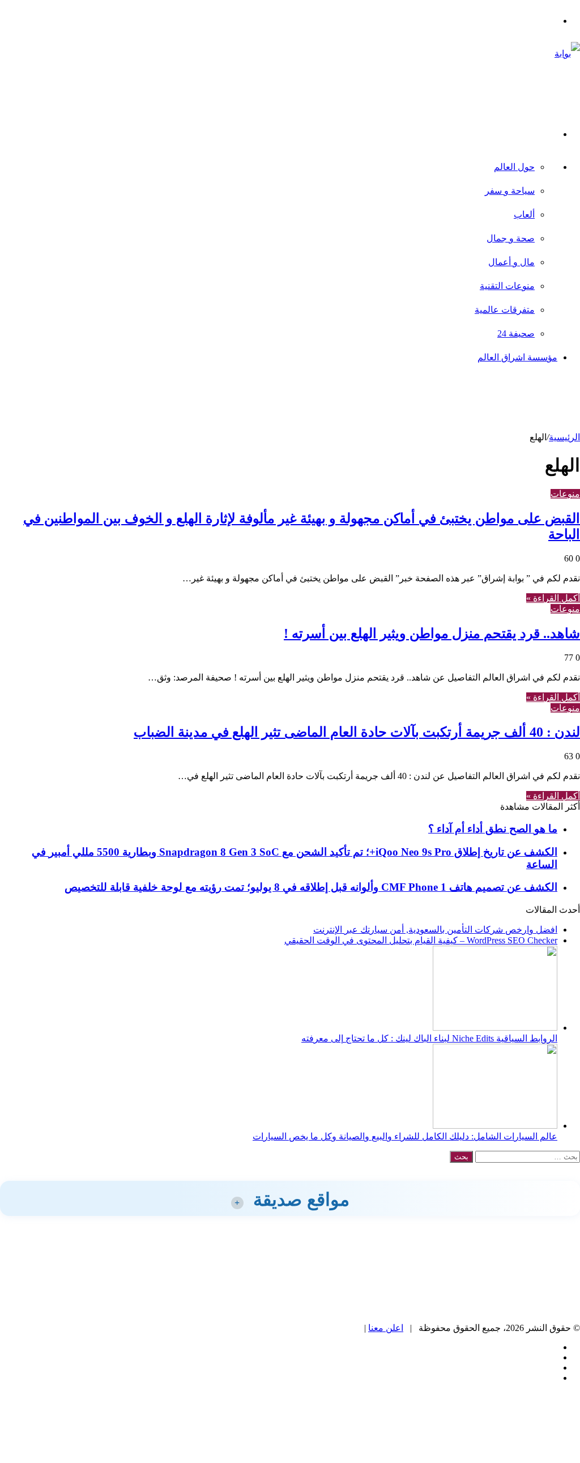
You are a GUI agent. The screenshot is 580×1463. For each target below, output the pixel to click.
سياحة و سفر (510, 190)
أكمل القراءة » (553, 598)
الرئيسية (564, 437)
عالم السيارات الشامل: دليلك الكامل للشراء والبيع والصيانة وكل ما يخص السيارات (405, 1136)
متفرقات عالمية (505, 309)
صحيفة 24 (516, 333)
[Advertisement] (374, 403)
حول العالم (514, 167)
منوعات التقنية (507, 286)
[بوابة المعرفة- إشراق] (553, 101)
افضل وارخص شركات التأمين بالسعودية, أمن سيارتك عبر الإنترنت (435, 929)
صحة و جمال (511, 238)
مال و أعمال (511, 262)
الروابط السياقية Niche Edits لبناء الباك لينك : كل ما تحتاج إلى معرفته (429, 1038)
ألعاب (524, 214)
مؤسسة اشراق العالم (517, 357)
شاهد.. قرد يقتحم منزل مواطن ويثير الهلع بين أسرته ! (432, 633)
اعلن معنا (385, 1328)
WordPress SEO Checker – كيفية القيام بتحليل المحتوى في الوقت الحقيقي (420, 940)
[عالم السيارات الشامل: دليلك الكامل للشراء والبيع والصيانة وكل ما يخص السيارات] (495, 1125)
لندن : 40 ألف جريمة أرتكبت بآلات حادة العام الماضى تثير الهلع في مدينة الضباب (357, 732)
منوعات (565, 494)
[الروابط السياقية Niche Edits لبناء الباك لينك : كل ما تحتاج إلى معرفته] (495, 1027)
